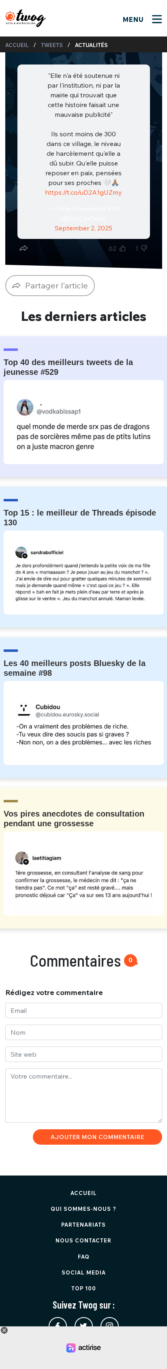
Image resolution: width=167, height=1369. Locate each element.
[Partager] (23, 248)
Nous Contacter (83, 1240)
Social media (84, 1272)
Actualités (91, 45)
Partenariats (83, 1224)
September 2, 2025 (83, 228)
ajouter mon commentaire (97, 1137)
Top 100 (83, 1288)
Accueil (17, 45)
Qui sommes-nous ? (83, 1209)
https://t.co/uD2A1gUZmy (83, 192)
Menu (134, 19)
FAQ (84, 1256)
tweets (52, 45)
